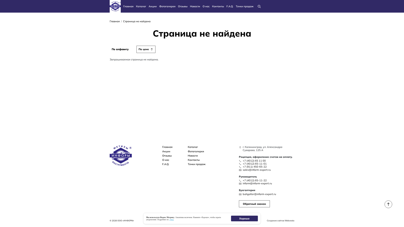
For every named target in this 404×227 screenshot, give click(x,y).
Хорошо (244, 218)
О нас (206, 6)
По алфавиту (120, 49)
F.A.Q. (229, 6)
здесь (171, 219)
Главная (128, 6)
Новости (195, 6)
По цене (144, 49)
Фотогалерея (167, 6)
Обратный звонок (254, 203)
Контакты (218, 6)
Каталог (141, 6)
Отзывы (182, 6)
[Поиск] (259, 6)
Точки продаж (244, 6)
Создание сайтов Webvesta (280, 220)
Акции (153, 6)
